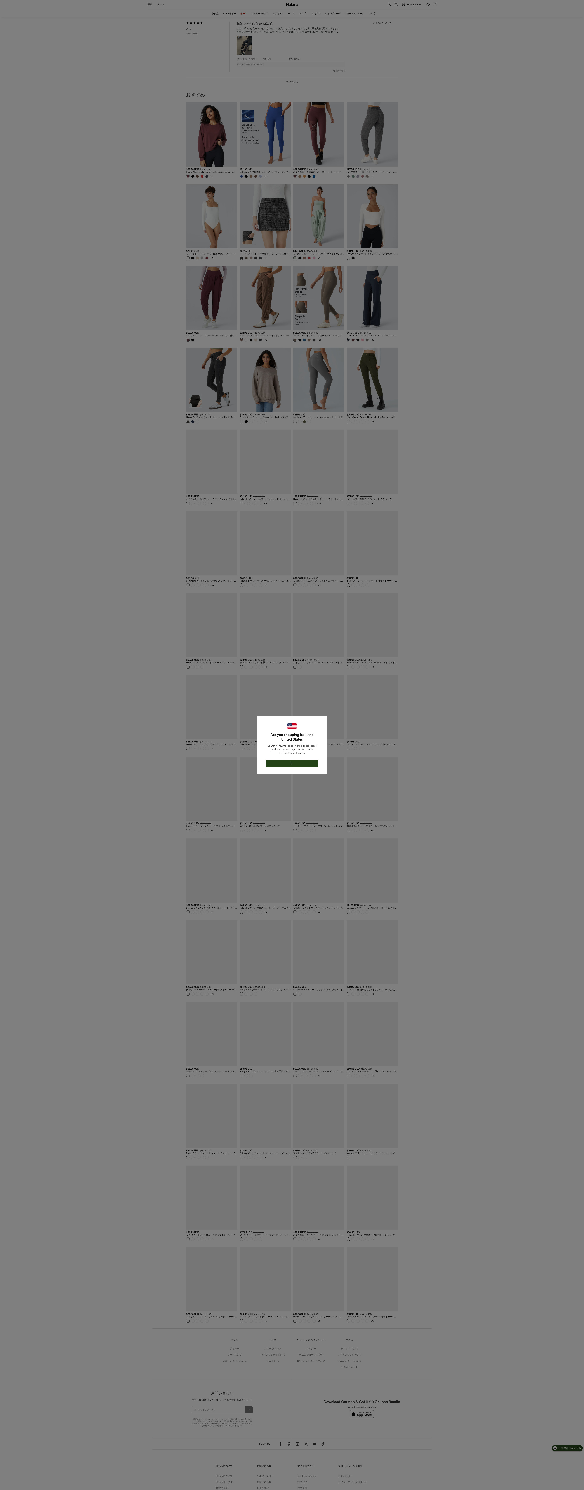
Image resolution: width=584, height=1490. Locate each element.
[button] (292, 726)
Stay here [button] (276, 745)
